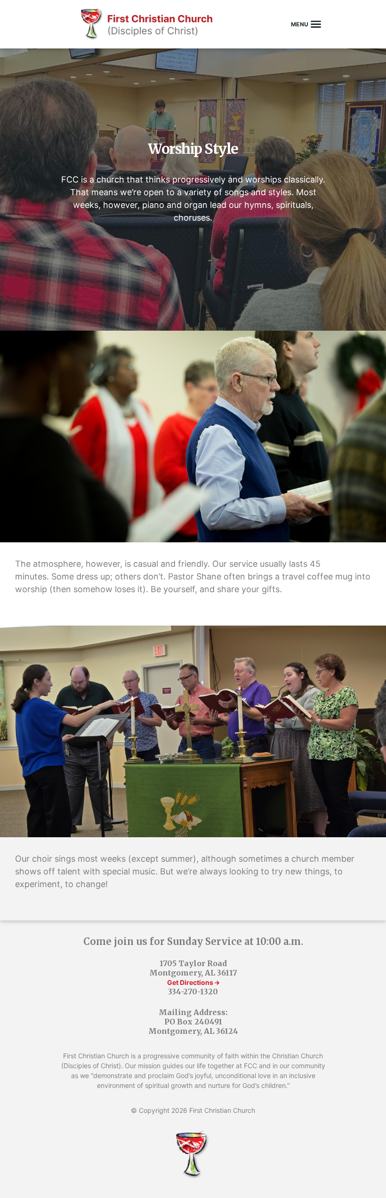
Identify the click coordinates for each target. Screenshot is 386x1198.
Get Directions (191, 982)
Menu (300, 24)
